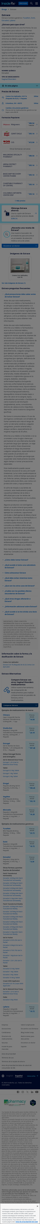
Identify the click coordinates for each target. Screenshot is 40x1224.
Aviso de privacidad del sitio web (27, 1222)
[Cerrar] (37, 1206)
